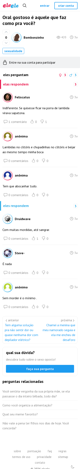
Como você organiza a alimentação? (27, 405)
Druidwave (23, 219)
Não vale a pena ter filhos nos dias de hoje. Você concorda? (35, 425)
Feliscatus (22, 97)
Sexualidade (13, 51)
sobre (17, 451)
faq (50, 451)
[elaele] (10, 5)
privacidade (44, 457)
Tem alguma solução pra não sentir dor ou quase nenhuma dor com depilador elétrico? (21, 332)
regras (62, 451)
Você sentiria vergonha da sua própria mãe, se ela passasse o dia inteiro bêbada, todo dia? (36, 393)
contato (40, 463)
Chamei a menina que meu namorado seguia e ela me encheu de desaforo (59, 332)
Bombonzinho (34, 37)
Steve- (20, 253)
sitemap (63, 457)
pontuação (34, 451)
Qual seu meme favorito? (20, 414)
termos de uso (21, 457)
